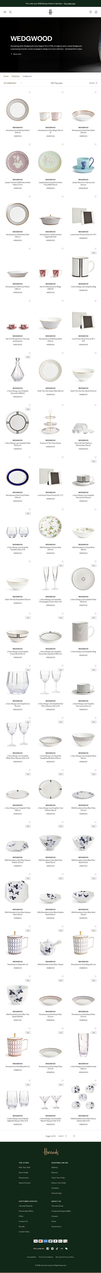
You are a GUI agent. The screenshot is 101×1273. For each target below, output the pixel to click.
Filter (91, 83)
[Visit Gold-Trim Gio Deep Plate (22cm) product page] (50, 353)
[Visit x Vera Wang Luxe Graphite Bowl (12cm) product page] (83, 718)
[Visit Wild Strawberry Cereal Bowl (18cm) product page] (83, 509)
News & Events (25, 1182)
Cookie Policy (24, 1231)
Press (53, 1221)
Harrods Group (57, 1205)
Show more (17, 54)
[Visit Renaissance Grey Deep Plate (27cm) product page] (50, 1028)
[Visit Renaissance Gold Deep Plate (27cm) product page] (83, 976)
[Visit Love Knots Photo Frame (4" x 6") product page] (83, 196)
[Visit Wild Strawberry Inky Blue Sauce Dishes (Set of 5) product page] (83, 1080)
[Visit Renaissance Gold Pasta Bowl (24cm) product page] (17, 92)
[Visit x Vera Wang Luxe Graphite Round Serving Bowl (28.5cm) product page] (50, 613)
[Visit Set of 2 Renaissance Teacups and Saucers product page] (17, 301)
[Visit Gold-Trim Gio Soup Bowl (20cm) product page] (17, 561)
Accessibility (31, 1257)
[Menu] (5, 12)
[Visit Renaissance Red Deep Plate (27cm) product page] (50, 976)
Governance (56, 1226)
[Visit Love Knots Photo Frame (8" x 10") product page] (83, 301)
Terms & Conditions (46, 1257)
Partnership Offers (26, 1211)
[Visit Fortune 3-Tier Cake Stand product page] (50, 405)
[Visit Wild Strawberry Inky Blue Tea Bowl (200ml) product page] (17, 976)
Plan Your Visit (24, 1167)
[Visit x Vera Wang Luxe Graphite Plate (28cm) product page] (17, 770)
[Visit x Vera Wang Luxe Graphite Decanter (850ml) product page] (17, 353)
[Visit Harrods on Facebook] (48, 1248)
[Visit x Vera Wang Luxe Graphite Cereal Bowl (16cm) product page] (17, 613)
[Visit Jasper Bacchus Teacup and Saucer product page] (83, 144)
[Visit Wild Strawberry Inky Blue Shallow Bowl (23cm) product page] (50, 874)
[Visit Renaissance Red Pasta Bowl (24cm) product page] (83, 92)
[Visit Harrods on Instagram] (52, 1248)
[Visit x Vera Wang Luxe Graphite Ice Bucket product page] (17, 666)
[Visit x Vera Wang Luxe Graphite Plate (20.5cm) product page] (17, 405)
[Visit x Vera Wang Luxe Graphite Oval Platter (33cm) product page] (50, 770)
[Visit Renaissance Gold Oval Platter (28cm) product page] (17, 248)
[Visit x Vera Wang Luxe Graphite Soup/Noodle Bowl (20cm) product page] (50, 718)
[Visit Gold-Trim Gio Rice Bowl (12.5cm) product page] (83, 353)
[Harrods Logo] (50, 1151)
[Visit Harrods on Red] (62, 1248)
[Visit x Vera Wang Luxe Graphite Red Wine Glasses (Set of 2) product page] (50, 666)
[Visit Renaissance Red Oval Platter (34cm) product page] (17, 457)
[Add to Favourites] (30, 92)
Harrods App (56, 1193)
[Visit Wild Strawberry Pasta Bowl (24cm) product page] (50, 509)
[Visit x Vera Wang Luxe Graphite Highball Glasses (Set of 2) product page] (17, 1080)
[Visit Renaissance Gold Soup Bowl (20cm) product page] (50, 301)
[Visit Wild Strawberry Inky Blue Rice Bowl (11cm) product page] (83, 822)
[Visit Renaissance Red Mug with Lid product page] (17, 1028)
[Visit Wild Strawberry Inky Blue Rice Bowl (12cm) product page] (50, 822)
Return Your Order (58, 1182)
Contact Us (23, 1221)
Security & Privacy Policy (65, 1257)
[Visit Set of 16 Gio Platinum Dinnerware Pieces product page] (83, 405)
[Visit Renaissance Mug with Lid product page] (17, 926)
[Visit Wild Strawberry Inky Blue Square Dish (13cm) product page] (17, 874)
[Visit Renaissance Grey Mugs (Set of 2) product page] (50, 92)
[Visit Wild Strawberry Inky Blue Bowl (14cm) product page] (83, 874)
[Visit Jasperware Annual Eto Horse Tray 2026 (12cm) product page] (50, 144)
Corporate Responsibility (61, 1211)
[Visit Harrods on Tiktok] (57, 1248)
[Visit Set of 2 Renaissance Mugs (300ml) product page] (50, 248)
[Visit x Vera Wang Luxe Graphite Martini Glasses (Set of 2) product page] (50, 1080)
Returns (54, 1172)
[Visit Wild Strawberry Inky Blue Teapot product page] (50, 926)
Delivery (54, 1167)
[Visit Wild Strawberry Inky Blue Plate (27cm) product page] (83, 770)
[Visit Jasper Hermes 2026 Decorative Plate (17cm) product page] (17, 144)
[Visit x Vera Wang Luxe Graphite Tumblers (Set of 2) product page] (17, 509)
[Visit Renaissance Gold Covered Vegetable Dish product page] (50, 196)
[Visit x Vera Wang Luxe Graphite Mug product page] (83, 248)
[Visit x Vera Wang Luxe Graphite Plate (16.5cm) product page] (83, 561)
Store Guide (23, 1172)
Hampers (55, 1188)
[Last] (74, 1136)
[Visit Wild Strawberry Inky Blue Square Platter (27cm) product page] (17, 822)
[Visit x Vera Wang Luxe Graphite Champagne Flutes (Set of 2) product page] (50, 561)
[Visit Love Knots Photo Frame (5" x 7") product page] (50, 457)
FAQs (21, 1216)
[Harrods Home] (50, 12)
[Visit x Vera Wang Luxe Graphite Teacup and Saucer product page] (83, 457)
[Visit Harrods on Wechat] (66, 1248)
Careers (54, 1216)
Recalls (22, 1226)
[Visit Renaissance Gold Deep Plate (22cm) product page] (17, 196)
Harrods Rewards (26, 1205)
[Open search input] (10, 12)
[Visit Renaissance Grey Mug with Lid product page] (83, 926)
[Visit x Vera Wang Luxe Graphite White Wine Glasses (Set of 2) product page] (17, 718)
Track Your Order (58, 1177)
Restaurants (24, 1177)
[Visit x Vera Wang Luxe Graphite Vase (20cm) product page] (83, 1028)
